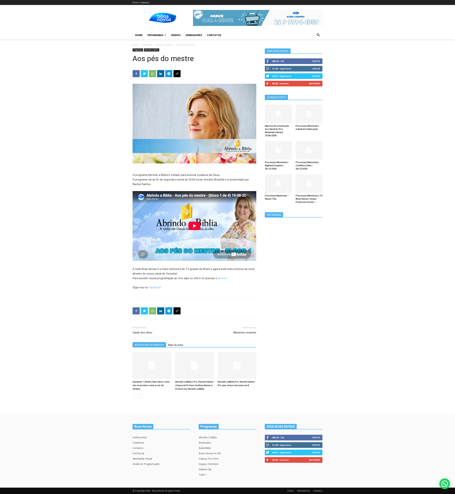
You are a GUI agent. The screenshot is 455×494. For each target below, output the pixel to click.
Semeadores (194, 35)
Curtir (316, 61)
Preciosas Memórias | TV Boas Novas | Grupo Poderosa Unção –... (309, 198)
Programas (155, 35)
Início (135, 44)
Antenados (205, 442)
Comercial (138, 453)
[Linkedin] (160, 73)
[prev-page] (135, 396)
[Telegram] (168, 73)
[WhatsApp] (152, 73)
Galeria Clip (205, 469)
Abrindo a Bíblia (164, 44)
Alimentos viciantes (244, 332)
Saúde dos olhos (142, 332)
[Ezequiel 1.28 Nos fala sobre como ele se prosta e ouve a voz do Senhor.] (152, 365)
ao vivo (222, 278)
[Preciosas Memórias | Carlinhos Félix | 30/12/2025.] (309, 150)
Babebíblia (205, 448)
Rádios (176, 35)
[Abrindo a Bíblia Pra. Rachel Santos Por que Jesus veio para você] (237, 365)
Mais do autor (175, 345)
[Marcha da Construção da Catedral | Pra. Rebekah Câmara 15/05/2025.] (278, 114)
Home (139, 35)
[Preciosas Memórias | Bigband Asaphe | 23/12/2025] (278, 150)
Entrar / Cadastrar (141, 2)
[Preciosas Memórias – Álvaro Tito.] (278, 183)
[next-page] (140, 396)
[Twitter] (144, 73)
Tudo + (203, 474)
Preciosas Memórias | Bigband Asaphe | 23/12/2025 (276, 165)
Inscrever (314, 83)
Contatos (214, 35)
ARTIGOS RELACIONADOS (149, 345)
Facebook (155, 287)
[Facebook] (136, 73)
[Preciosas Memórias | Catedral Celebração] (309, 114)
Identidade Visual (142, 458)
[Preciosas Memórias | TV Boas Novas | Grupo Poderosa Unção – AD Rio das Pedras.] (309, 183)
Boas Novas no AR (210, 453)
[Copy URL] (177, 73)
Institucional (139, 437)
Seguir (316, 68)
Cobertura (138, 442)
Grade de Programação (146, 464)
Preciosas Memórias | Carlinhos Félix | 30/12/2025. (307, 165)
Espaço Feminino (208, 464)
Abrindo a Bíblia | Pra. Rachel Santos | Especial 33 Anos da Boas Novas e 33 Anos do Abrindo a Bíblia (194, 385)
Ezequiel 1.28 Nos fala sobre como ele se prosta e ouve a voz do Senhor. (151, 385)
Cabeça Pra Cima (208, 458)
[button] (318, 35)
